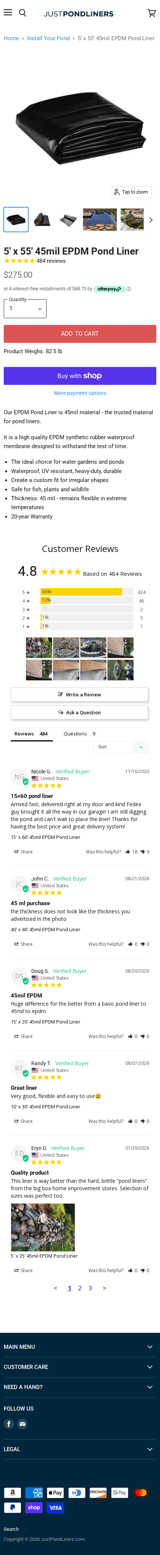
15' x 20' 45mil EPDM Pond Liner (45, 1021)
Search (11, 1529)
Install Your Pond (48, 38)
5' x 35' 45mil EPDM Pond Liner (44, 1255)
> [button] (104, 1288)
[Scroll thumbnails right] (150, 220)
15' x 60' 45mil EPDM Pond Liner (45, 837)
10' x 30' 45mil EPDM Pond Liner (45, 1106)
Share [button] (26, 852)
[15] (121, 648)
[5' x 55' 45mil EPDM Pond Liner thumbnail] (16, 220)
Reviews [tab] (24, 733)
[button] (131, 852)
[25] (93, 648)
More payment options (80, 393)
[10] (66, 648)
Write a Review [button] (83, 694)
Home (11, 38)
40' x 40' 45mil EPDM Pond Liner (45, 929)
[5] (39, 648)
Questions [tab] (75, 733)
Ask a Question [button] (83, 712)
